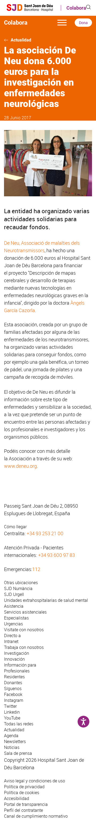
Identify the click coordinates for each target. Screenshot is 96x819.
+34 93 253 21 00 (45, 533)
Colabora (76, 8)
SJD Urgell (14, 594)
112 (36, 569)
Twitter (10, 706)
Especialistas (16, 618)
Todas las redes (18, 724)
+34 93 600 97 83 (56, 555)
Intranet (11, 641)
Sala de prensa (18, 753)
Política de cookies (21, 792)
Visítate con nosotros (24, 630)
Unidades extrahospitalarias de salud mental (46, 600)
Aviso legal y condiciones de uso (34, 781)
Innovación (14, 659)
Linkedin (12, 712)
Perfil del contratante (23, 810)
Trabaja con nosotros (24, 647)
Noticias (11, 747)
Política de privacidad (24, 787)
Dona (83, 22)
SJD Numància (18, 588)
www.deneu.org (20, 466)
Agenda (11, 735)
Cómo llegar (15, 527)
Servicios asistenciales (25, 612)
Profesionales (17, 671)
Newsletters (15, 741)
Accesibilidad (16, 798)
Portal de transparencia (26, 804)
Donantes (13, 683)
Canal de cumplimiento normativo (36, 816)
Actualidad (21, 40)
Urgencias (13, 624)
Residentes (14, 677)
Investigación (16, 653)
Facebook (13, 694)
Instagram (13, 700)
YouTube (12, 718)
